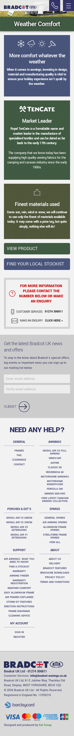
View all (54, 542)
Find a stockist (19, 566)
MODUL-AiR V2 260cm (19, 518)
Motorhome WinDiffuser (55, 482)
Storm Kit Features (19, 602)
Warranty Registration (19, 582)
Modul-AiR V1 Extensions (19, 536)
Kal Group (45, 725)
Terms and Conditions (54, 582)
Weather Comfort (19, 588)
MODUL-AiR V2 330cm (19, 522)
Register (19, 637)
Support (19, 550)
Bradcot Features (55, 568)
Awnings (54, 442)
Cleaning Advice (19, 615)
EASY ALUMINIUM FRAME (19, 592)
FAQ (19, 455)
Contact (19, 464)
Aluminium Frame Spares (54, 528)
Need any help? (37, 430)
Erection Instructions (19, 606)
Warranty (19, 571)
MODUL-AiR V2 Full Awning (55, 452)
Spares (55, 509)
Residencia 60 (55, 472)
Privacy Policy (55, 577)
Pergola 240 (55, 489)
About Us (55, 559)
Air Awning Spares (55, 522)
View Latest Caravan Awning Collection (54, 499)
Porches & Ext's (19, 509)
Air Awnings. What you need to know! (19, 560)
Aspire (55, 463)
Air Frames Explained (19, 597)
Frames (19, 450)
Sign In (19, 632)
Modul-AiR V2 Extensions (19, 528)
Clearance (19, 460)
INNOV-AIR (55, 458)
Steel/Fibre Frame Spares (55, 536)
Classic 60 (55, 467)
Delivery (54, 563)
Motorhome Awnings (55, 476)
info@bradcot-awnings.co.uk (48, 676)
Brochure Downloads (54, 573)
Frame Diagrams (19, 611)
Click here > (54, 321)
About (54, 550)
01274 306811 (54, 312)
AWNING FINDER (19, 575)
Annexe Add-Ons (54, 493)
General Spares (54, 518)
